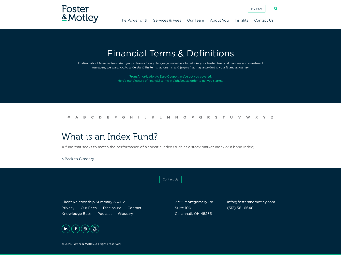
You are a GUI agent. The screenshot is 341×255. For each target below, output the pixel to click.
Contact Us (170, 179)
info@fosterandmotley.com (251, 202)
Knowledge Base (76, 213)
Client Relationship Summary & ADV (93, 202)
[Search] (275, 8)
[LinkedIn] (66, 229)
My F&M (256, 8)
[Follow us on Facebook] (75, 229)
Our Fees (89, 208)
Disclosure (112, 208)
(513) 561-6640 (240, 208)
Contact (134, 208)
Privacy (68, 208)
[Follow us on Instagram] (85, 229)
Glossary (125, 213)
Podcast (104, 213)
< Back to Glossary (78, 159)
